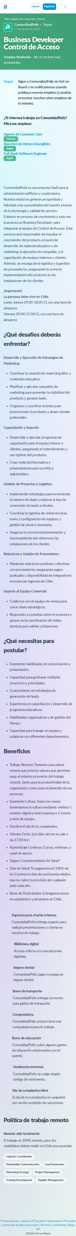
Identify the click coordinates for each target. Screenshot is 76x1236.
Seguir (47, 24)
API (38, 1229)
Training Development (19, 1180)
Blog (71, 1225)
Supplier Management (50, 1180)
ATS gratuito (39, 1221)
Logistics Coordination (19, 1156)
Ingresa (35, 6)
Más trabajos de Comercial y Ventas (24, 19)
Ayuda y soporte (20, 1221)
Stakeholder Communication (22, 1164)
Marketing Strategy (17, 1172)
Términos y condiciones (53, 1225)
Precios (5, 1221)
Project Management (47, 1172)
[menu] (65, 6)
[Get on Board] (5, 6)
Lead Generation (54, 1164)
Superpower (55, 1221)
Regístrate (49, 6)
